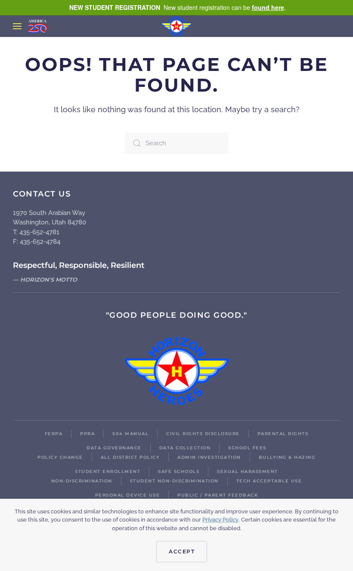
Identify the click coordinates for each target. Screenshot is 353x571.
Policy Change (60, 457)
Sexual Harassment (247, 471)
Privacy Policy (220, 519)
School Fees (247, 448)
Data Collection (185, 448)
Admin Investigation (209, 457)
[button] (17, 26)
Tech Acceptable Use (269, 481)
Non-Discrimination (81, 481)
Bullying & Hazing (287, 457)
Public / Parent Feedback (217, 495)
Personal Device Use (127, 495)
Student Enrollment (107, 471)
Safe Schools (178, 471)
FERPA (54, 433)
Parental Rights (283, 433)
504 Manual (130, 433)
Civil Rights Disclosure (203, 433)
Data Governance (114, 448)
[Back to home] (177, 26)
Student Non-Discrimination (174, 481)
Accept (182, 551)
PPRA (87, 433)
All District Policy (130, 457)
